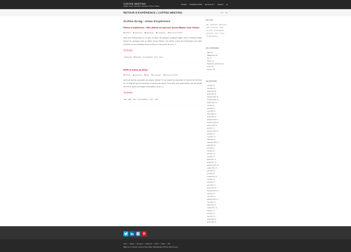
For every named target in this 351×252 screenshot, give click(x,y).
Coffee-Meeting (134, 3)
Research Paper (196, 4)
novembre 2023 (211, 122)
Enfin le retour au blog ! (135, 70)
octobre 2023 (211, 125)
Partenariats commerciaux (214, 64)
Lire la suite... (128, 50)
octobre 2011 (211, 207)
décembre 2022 (211, 131)
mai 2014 (209, 179)
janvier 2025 (210, 94)
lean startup (209, 30)
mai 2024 (209, 105)
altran (134, 99)
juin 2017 (209, 153)
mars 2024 (210, 111)
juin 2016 (209, 173)
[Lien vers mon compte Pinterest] (144, 233)
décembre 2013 (211, 190)
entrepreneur (214, 27)
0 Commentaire (162, 32)
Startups (151, 32)
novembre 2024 (211, 99)
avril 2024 (210, 108)
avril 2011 (210, 213)
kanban (221, 27)
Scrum (156, 57)
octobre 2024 (211, 102)
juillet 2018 (210, 145)
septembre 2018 (211, 142)
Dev (208, 58)
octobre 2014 (211, 176)
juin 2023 (209, 128)
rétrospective (209, 33)
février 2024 (210, 114)
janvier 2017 (210, 162)
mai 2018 (209, 151)
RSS (169, 244)
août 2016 (210, 171)
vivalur (161, 57)
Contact (220, 4)
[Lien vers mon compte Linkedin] (132, 233)
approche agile (128, 57)
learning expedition (219, 30)
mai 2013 (209, 193)
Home (222, 12)
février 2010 (210, 219)
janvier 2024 (210, 117)
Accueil (184, 4)
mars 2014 (210, 185)
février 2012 (210, 205)
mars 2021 (210, 136)
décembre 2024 (211, 97)
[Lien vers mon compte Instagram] (138, 233)
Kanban (209, 61)
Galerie (156, 244)
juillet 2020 (210, 139)
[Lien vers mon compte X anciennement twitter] (126, 233)
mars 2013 (210, 196)
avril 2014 (210, 182)
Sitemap (132, 244)
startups (222, 33)
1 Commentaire (157, 75)
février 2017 (210, 159)
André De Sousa (138, 32)
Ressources (149, 244)
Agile (147, 32)
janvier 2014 (210, 188)
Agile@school (213, 24)
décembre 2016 (211, 165)
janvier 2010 (210, 222)
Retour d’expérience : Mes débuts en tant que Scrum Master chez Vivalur (161, 27)
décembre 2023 (211, 119)
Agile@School (211, 55)
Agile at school (222, 24)
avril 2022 (210, 134)
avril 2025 (210, 85)
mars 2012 (210, 202)
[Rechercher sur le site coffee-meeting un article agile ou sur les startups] (227, 4)
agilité (129, 99)
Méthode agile (137, 57)
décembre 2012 (211, 199)
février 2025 (210, 91)
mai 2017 (209, 156)
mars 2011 (210, 216)
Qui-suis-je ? (209, 4)
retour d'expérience (147, 57)
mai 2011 (209, 210)
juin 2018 (209, 148)
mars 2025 (210, 88)
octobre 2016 (211, 168)
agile (125, 99)
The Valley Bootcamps (212, 36)
